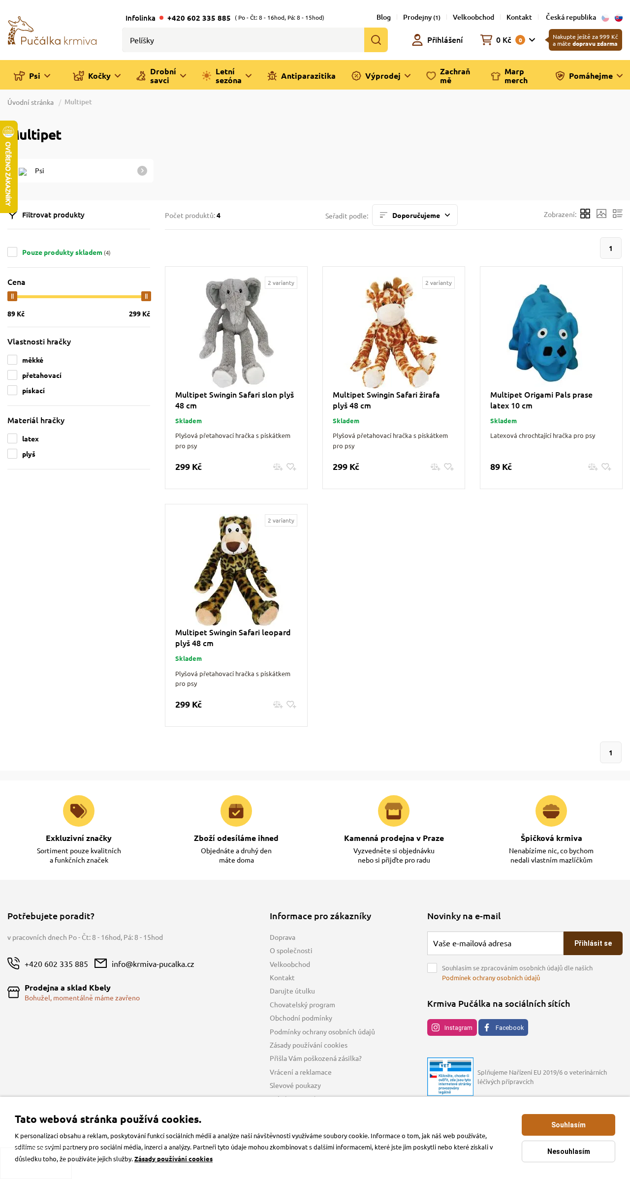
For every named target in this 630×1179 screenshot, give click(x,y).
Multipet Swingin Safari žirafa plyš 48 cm (386, 399)
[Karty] (585, 215)
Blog (384, 17)
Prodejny (422, 17)
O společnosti (291, 950)
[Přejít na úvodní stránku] (52, 29)
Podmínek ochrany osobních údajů (491, 977)
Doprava (282, 936)
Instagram (458, 1027)
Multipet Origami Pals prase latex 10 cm (541, 399)
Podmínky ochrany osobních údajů (322, 1031)
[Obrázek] (601, 215)
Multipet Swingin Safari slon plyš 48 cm (234, 399)
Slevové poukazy (295, 1085)
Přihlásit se (593, 943)
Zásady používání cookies (308, 1044)
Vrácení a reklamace (301, 1071)
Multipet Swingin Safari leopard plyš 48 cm (233, 637)
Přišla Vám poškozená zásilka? (316, 1058)
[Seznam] (618, 215)
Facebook (510, 1027)
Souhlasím (568, 1125)
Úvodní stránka (31, 101)
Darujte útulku (292, 990)
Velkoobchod (473, 17)
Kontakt (519, 17)
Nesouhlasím (568, 1151)
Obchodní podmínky (301, 1017)
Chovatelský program (302, 1004)
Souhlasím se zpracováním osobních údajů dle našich (517, 972)
